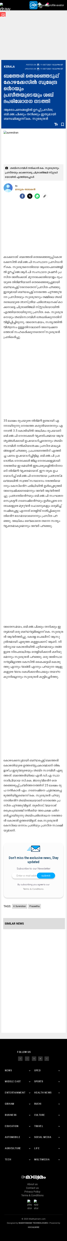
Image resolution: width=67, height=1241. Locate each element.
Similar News (14, 923)
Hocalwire (33, 1227)
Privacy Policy (32, 1191)
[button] (5, 5)
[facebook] (22, 196)
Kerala (9, 66)
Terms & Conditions (33, 888)
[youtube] (40, 1058)
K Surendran (19, 906)
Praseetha (34, 906)
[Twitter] (30, 196)
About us (32, 1184)
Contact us (32, 1187)
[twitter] (27, 1058)
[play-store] (30, 1204)
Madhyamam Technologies (33, 1223)
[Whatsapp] (37, 196)
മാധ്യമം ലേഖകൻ (25, 189)
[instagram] (34, 1058)
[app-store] (37, 1204)
